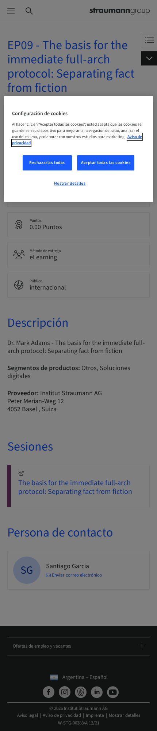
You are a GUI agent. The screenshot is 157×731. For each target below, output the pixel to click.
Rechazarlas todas (47, 163)
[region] (78, 149)
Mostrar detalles (70, 183)
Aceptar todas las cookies (105, 163)
